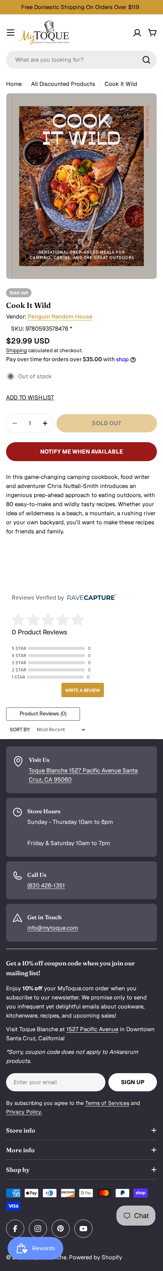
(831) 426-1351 (46, 885)
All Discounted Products (63, 83)
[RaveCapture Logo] (90, 598)
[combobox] (81, 60)
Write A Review (82, 690)
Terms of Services (107, 1103)
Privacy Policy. (24, 1111)
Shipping (16, 350)
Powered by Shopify (95, 1257)
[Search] (146, 59)
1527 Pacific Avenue (92, 1029)
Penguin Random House (60, 316)
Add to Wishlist (30, 397)
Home (14, 83)
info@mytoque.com (52, 927)
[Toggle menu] (10, 32)
